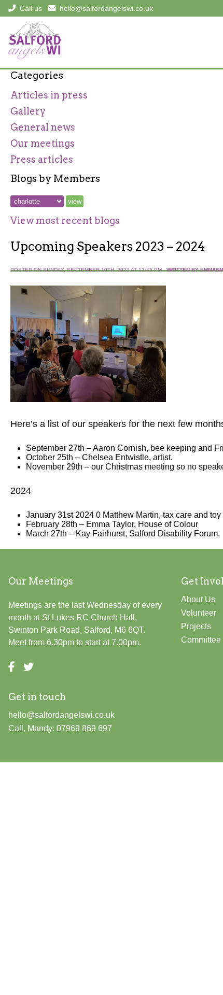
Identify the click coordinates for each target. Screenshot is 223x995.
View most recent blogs (65, 220)
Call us (31, 8)
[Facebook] (11, 667)
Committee (201, 639)
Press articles (41, 159)
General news (42, 127)
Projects (196, 626)
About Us (198, 599)
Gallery (28, 111)
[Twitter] (28, 667)
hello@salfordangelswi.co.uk (106, 8)
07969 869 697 (84, 728)
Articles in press (49, 95)
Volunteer (198, 612)
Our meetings (42, 143)
